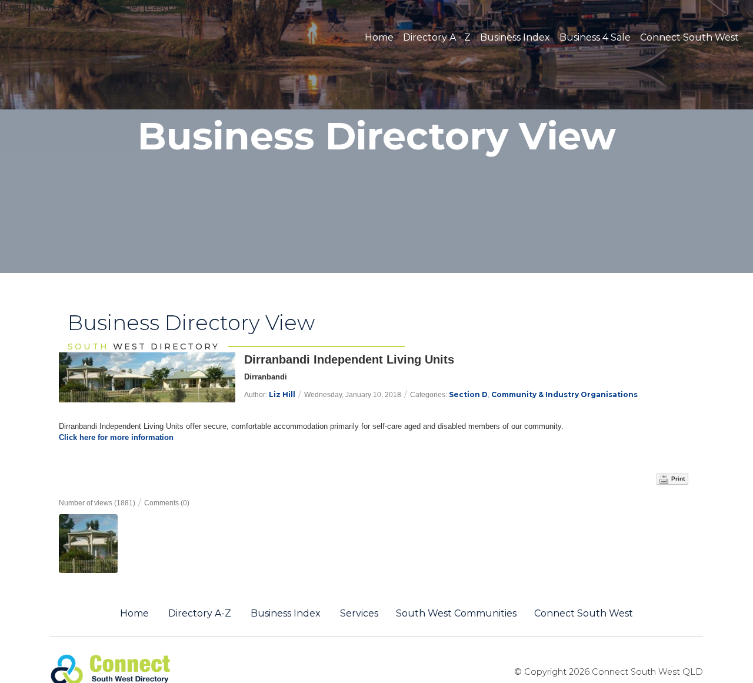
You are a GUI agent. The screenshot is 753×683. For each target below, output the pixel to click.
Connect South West (689, 37)
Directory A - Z (437, 37)
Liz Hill (282, 394)
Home (379, 37)
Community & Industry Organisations (564, 394)
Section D (468, 394)
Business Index (515, 37)
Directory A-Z (199, 613)
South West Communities (456, 613)
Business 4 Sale (595, 37)
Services (359, 613)
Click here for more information (116, 437)
